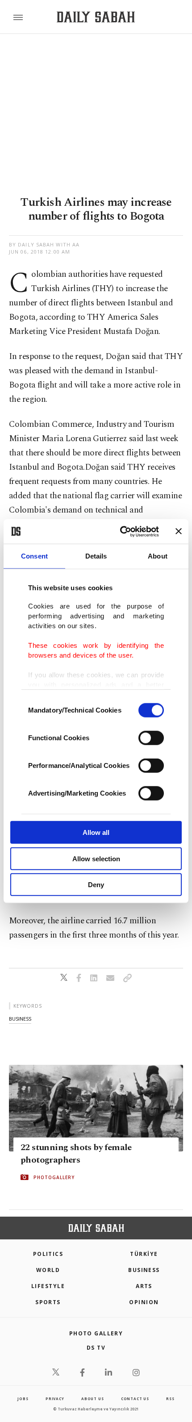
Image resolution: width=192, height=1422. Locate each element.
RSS (170, 1398)
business (20, 1018)
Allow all (96, 832)
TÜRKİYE (144, 1254)
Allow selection (96, 858)
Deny (96, 884)
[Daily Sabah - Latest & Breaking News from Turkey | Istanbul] (96, 17)
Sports (48, 1302)
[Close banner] (178, 531)
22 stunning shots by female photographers (76, 1154)
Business (144, 1270)
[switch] (151, 738)
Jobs (22, 1398)
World (48, 1270)
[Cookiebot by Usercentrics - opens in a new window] (121, 531)
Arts (144, 1286)
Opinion (144, 1302)
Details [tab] (96, 556)
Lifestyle (48, 1286)
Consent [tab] (34, 556)
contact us (135, 1398)
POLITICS (48, 1254)
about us (92, 1398)
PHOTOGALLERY (54, 1177)
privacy (55, 1398)
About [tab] (157, 556)
